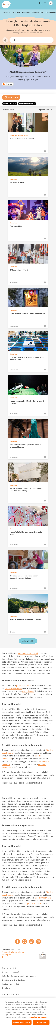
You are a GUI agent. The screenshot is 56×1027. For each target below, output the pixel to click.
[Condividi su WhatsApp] (31, 941)
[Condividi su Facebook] (17, 941)
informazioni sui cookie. (37, 1017)
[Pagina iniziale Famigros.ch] (6, 4)
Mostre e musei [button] (8, 103)
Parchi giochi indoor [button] (26, 103)
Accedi (10, 84)
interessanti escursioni (28, 653)
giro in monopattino (13, 688)
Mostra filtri (13, 97)
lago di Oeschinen (43, 898)
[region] (28, 1012)
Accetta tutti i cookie (21, 1022)
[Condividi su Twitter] (24, 941)
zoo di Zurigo (28, 691)
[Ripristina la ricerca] (49, 40)
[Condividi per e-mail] (38, 941)
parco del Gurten (23, 685)
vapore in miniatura (33, 903)
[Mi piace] (45, 151)
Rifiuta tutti (41, 1022)
